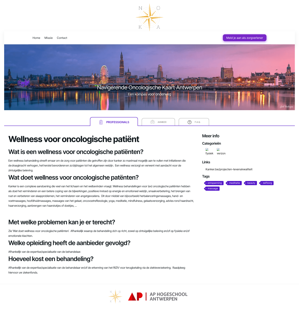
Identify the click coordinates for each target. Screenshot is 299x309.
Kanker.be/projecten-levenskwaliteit (229, 169)
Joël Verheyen (286, 107)
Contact (62, 37)
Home (36, 37)
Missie (48, 37)
